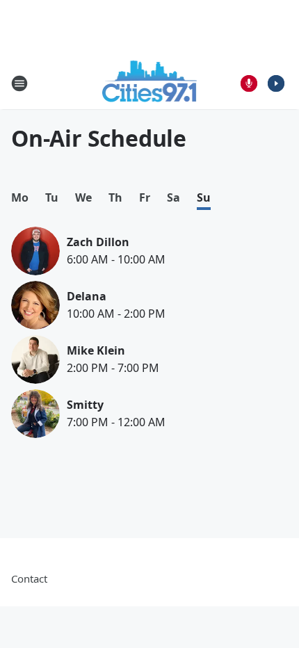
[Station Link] (149, 83)
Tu (51, 198)
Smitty (85, 404)
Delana (86, 296)
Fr (144, 198)
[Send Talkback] (249, 83)
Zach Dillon (98, 242)
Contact (29, 578)
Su (204, 198)
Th (115, 198)
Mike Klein (96, 350)
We (83, 198)
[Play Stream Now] (276, 83)
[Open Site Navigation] (19, 83)
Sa (173, 198)
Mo (20, 198)
